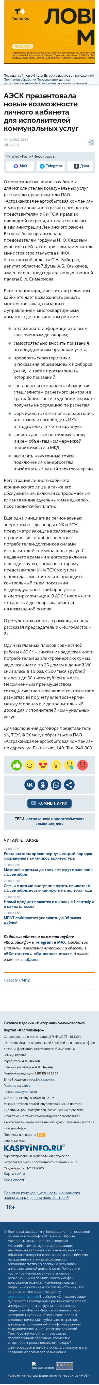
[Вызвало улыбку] (29, 765)
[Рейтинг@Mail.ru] (64, 1365)
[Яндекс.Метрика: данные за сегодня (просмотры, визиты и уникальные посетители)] (43, 1365)
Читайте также (21, 840)
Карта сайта (14, 1174)
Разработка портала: (49, 1375)
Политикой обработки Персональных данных (37, 79)
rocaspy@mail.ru (25, 1092)
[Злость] (82, 765)
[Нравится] (16, 765)
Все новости (14, 1180)
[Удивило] (56, 765)
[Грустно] (69, 765)
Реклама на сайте (17, 1085)
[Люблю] (43, 765)
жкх (59, 824)
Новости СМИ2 (17, 980)
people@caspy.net (42, 1079)
